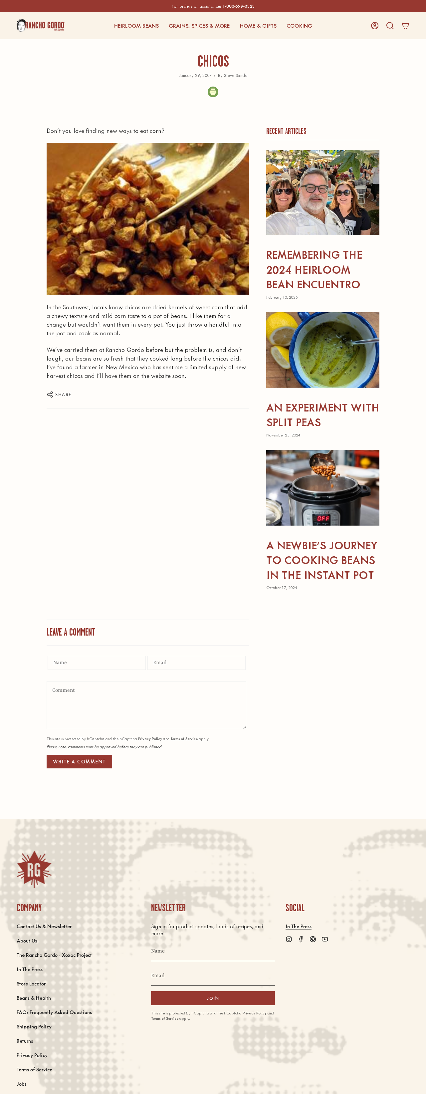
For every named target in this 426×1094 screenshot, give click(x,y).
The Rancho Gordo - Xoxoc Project (54, 954)
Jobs (22, 1083)
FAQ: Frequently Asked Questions (54, 1012)
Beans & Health (34, 997)
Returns (25, 1040)
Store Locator (31, 983)
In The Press (30, 969)
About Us (27, 940)
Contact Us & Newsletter (44, 926)
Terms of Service (184, 738)
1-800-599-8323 (239, 5)
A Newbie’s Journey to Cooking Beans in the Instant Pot (321, 560)
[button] (136, 25)
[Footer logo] (34, 869)
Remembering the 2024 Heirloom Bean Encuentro (314, 269)
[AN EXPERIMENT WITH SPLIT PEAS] (322, 350)
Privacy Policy (150, 738)
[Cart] (405, 25)
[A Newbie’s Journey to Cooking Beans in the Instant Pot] (322, 488)
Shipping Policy (34, 1026)
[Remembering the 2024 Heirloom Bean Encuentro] (322, 192)
